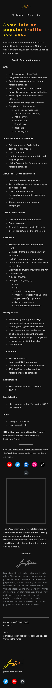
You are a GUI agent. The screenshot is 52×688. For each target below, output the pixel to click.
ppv (41, 636)
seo (45, 636)
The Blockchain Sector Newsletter (25, 449)
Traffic (26, 622)
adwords (7, 636)
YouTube (11, 453)
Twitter (9, 456)
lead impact (33, 636)
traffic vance (15, 639)
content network (19, 636)
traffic (6, 639)
